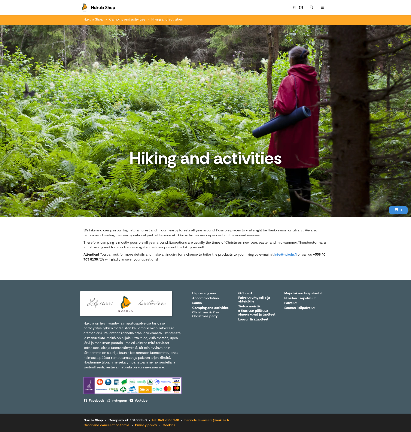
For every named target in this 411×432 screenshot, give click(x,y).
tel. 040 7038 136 (165, 420)
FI (294, 7)
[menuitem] (311, 7)
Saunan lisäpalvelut (299, 308)
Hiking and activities (167, 19)
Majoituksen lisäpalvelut (303, 293)
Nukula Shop (93, 19)
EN (301, 7)
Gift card (245, 293)
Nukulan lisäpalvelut (300, 298)
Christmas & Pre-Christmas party (205, 314)
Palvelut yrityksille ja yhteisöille (254, 300)
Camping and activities (127, 19)
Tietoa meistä (249, 306)
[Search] (311, 7)
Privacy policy (146, 425)
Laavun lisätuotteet (253, 319)
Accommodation (205, 298)
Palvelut (290, 303)
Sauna (197, 303)
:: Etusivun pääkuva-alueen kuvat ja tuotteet (256, 313)
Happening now (204, 293)
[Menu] (322, 7)
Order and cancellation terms (106, 425)
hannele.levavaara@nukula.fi (207, 420)
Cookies (169, 425)
